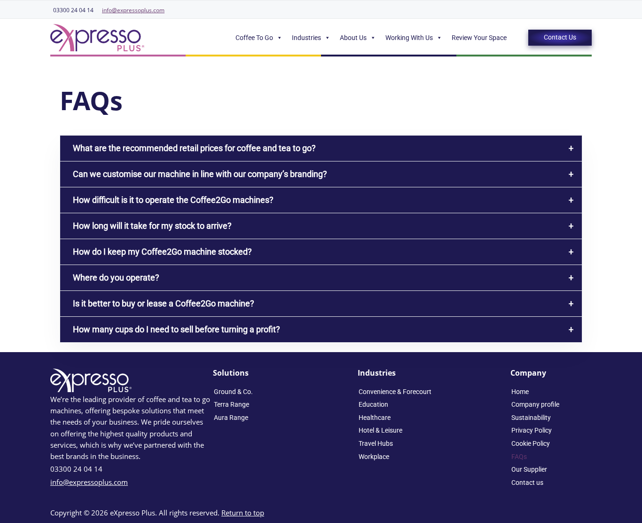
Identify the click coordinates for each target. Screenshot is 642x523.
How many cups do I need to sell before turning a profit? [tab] (176, 329)
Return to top (242, 512)
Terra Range (231, 404)
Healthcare (375, 417)
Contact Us (560, 37)
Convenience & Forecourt (395, 391)
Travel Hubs (376, 443)
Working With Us (409, 37)
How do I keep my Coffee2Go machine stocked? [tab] (162, 252)
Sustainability (531, 417)
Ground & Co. (233, 391)
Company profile (535, 404)
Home (520, 391)
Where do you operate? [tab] (116, 277)
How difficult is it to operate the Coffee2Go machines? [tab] (173, 200)
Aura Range (231, 417)
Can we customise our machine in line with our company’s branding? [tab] (200, 174)
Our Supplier (529, 469)
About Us (353, 37)
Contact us (527, 482)
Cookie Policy (530, 443)
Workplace (374, 456)
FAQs (519, 456)
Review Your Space (479, 37)
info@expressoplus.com (133, 10)
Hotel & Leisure (380, 430)
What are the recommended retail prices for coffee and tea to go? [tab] (194, 148)
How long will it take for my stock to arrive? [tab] (152, 226)
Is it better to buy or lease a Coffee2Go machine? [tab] (163, 303)
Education (373, 404)
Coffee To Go (254, 37)
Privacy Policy (531, 430)
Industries (306, 37)
